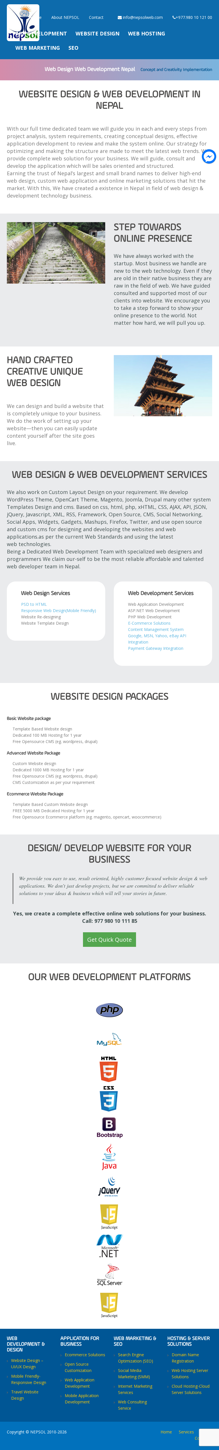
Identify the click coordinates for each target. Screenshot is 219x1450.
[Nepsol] (23, 7)
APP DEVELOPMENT (41, 33)
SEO (73, 47)
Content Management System (156, 629)
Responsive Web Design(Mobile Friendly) (58, 610)
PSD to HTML (34, 604)
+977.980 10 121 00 (194, 17)
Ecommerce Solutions (85, 1354)
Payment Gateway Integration (155, 648)
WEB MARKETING (37, 47)
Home (36, 17)
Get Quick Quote (109, 939)
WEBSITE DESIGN (97, 33)
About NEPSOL (65, 17)
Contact (96, 17)
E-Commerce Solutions (149, 623)
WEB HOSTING (146, 33)
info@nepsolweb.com (142, 17)
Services (186, 1432)
